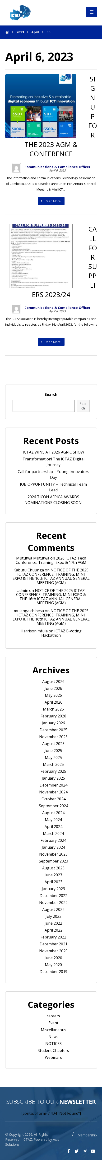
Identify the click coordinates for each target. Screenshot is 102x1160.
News (53, 1036)
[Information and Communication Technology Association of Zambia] (19, 12)
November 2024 (53, 792)
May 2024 (53, 819)
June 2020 (53, 957)
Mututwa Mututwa (32, 558)
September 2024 (53, 805)
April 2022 (53, 930)
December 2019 (53, 971)
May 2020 (53, 964)
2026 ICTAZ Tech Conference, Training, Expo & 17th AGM (51, 560)
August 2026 (53, 681)
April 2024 (53, 826)
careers (53, 1016)
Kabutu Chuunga (29, 570)
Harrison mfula (34, 631)
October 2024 (53, 799)
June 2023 (53, 875)
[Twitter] (77, 1151)
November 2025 (53, 736)
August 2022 (53, 909)
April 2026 (53, 702)
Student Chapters (53, 1050)
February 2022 (53, 937)
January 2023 (53, 888)
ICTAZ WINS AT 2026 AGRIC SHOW (53, 452)
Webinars (53, 1057)
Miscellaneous (53, 1029)
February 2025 (53, 771)
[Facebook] (69, 1151)
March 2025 (53, 764)
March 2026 (53, 709)
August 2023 (53, 868)
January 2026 (53, 723)
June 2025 (53, 750)
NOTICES (53, 1043)
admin (22, 590)
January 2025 (53, 778)
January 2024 (53, 847)
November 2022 (53, 902)
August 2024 (53, 812)
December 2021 (53, 944)
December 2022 (53, 895)
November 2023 (53, 854)
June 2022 (53, 923)
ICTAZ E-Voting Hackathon (61, 633)
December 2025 (53, 729)
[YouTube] (93, 1151)
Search (51, 394)
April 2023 (53, 881)
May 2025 (53, 757)
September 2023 (53, 861)
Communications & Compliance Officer (57, 167)
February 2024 (53, 840)
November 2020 (53, 950)
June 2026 (53, 688)
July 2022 (53, 916)
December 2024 (53, 785)
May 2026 (53, 695)
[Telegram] (85, 1151)
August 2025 (53, 743)
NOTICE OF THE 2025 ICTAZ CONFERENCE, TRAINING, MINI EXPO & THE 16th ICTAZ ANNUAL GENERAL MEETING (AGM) (51, 576)
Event (53, 1022)
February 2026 (53, 716)
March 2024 (53, 833)
